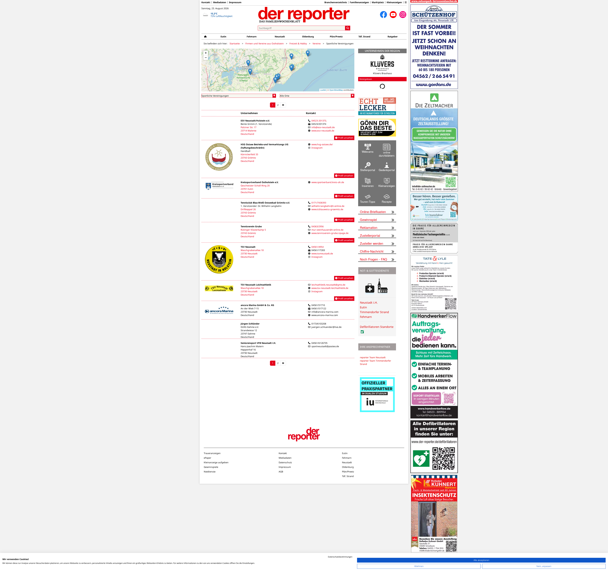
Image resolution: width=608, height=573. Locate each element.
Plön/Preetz (336, 36)
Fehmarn (251, 36)
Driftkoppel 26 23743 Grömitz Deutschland (248, 212)
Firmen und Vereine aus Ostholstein (264, 43)
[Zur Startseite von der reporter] (304, 14)
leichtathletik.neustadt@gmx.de (328, 284)
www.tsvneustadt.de (322, 253)
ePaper (207, 457)
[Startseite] (205, 36)
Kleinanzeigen (394, 2)
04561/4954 (317, 246)
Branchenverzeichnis (335, 2)
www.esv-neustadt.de (322, 130)
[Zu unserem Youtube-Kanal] (393, 14)
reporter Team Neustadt (373, 357)
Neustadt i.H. (369, 302)
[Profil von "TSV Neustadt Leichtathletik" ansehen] (277, 292)
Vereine (317, 43)
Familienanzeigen (359, 2)
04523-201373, (319, 120)
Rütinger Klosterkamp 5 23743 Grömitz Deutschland (253, 233)
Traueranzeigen (212, 453)
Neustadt (280, 36)
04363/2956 (317, 226)
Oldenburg (308, 36)
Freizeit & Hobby (298, 43)
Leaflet (323, 90)
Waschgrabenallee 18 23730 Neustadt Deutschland (252, 253)
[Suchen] (347, 28)
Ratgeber (393, 36)
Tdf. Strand (364, 36)
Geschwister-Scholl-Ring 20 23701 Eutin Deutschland (255, 189)
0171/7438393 (318, 202)
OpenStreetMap (336, 90)
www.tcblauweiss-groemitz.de (327, 209)
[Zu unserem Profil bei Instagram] (402, 14)
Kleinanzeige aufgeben (216, 462)
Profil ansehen (345, 137)
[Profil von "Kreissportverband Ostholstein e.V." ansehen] (277, 189)
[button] (406, 2)
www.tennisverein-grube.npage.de (329, 233)
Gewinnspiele (211, 466)
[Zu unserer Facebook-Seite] (383, 14)
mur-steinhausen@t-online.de (327, 229)
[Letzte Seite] (283, 105)
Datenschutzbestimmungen (340, 556)
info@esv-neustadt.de (323, 127)
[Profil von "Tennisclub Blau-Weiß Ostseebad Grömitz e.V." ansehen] (277, 211)
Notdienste (209, 471)
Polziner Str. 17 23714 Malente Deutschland (248, 130)
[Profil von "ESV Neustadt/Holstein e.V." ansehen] (277, 129)
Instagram (317, 147)
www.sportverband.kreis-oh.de (327, 182)
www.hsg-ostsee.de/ (322, 144)
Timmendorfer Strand (374, 312)
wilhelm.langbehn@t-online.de (327, 205)
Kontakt (205, 2)
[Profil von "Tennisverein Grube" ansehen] (277, 234)
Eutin (223, 36)
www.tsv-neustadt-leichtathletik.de (329, 288)
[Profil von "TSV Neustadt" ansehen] (277, 262)
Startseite (235, 43)
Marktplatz (378, 2)
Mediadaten (219, 2)
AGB (281, 471)
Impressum (235, 2)
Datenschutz (285, 462)
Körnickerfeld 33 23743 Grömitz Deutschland (249, 157)
